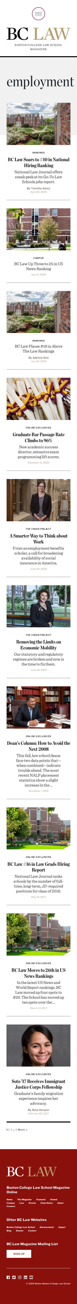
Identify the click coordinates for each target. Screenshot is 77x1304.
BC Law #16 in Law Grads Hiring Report (38, 867)
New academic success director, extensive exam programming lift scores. (39, 451)
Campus (38, 258)
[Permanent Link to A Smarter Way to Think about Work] (38, 499)
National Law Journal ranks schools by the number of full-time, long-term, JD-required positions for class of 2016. (38, 883)
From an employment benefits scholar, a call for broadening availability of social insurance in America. (38, 555)
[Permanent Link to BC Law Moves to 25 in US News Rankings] (38, 228)
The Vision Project (38, 528)
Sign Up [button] (19, 1253)
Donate (19, 1230)
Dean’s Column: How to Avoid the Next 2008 (38, 746)
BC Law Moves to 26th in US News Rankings (38, 973)
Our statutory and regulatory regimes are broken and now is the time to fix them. (38, 659)
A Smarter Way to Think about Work (39, 539)
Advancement (47, 1227)
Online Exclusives (38, 427)
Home (10, 1199)
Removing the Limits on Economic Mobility (38, 645)
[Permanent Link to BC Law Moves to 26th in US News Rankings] (38, 933)
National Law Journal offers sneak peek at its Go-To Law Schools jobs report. (38, 176)
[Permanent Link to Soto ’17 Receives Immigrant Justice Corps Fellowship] (38, 1045)
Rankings (38, 152)
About (60, 1202)
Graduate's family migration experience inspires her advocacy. (38, 1098)
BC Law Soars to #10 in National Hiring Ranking (38, 162)
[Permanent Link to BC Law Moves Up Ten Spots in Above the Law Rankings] (38, 311)
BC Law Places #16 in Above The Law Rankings (38, 348)
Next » (22, 1129)
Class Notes (46, 1202)
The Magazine (24, 1199)
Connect (11, 1206)
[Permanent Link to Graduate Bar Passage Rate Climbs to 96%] (38, 398)
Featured (40, 1199)
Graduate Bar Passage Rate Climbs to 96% (38, 437)
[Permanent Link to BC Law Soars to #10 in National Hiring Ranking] (38, 123)
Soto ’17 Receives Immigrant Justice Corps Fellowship (38, 1084)
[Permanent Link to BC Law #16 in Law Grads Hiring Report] (38, 827)
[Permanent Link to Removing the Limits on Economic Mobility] (38, 605)
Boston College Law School (21, 1227)
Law (22, 1202)
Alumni (53, 1199)
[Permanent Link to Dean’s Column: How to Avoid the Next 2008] (38, 706)
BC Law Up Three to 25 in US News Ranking (38, 266)
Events (32, 1202)
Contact (32, 1230)
